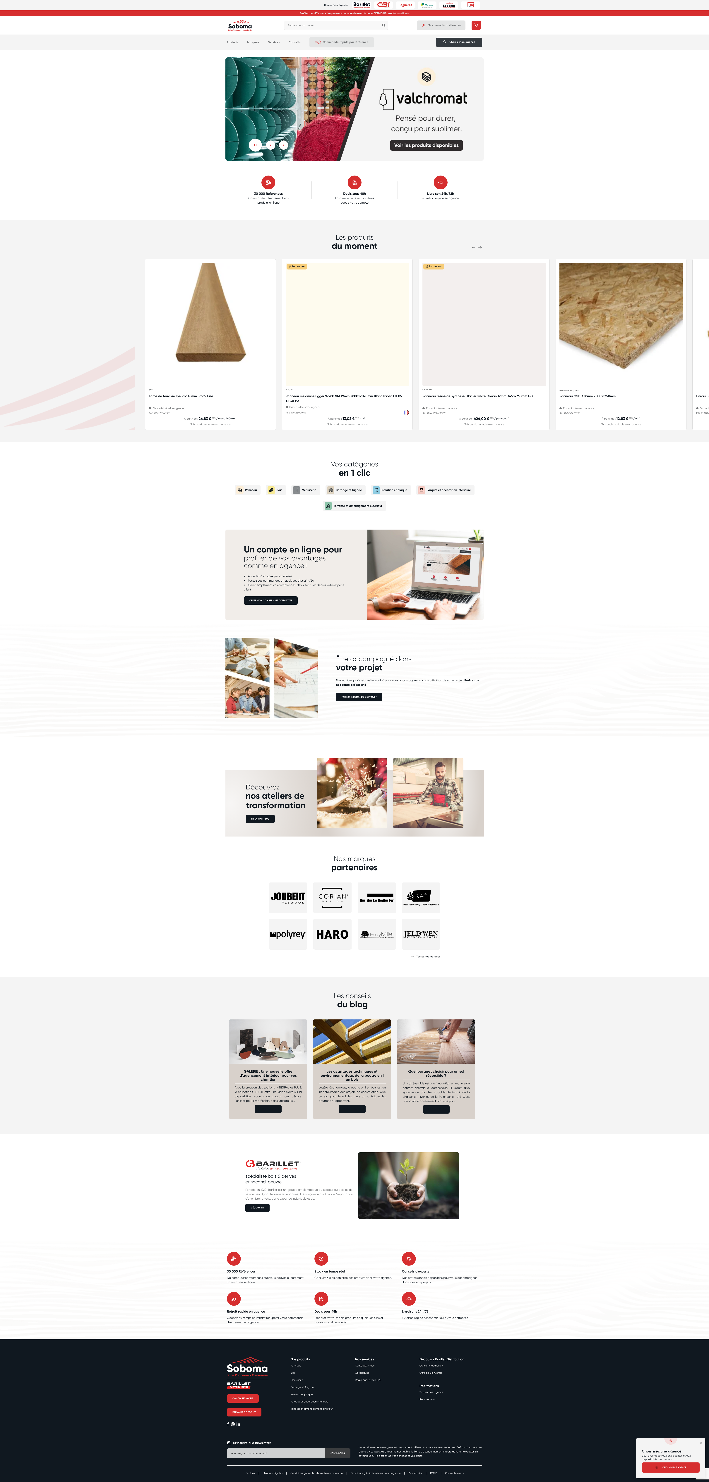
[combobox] (336, 25)
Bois (279, 490)
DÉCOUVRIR (257, 1207)
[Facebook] (228, 1424)
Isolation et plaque (394, 490)
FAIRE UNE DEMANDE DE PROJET (359, 697)
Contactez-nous (364, 1365)
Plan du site (415, 1473)
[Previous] (270, 145)
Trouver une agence (431, 1392)
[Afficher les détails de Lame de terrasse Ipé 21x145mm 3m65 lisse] (210, 324)
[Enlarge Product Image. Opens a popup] (267, 381)
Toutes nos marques (428, 956)
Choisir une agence (674, 1467)
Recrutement (427, 1399)
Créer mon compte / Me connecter (270, 600)
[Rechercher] (383, 25)
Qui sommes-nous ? (431, 1365)
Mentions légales (272, 1473)
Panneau (251, 490)
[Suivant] (283, 145)
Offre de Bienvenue (430, 1372)
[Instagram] (233, 1424)
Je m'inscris (337, 1453)
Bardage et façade (349, 490)
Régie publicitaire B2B (368, 1379)
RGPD (433, 1473)
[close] (701, 1443)
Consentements (454, 1473)
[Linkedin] (238, 1424)
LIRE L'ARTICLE (268, 1109)
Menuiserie (309, 490)
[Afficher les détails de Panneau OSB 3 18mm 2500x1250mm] (621, 324)
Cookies (250, 1473)
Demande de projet (244, 1412)
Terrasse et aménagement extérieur (357, 506)
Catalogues (362, 1372)
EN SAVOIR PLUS (260, 819)
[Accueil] (240, 25)
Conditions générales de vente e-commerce (316, 1473)
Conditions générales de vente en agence (375, 1473)
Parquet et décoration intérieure (449, 490)
